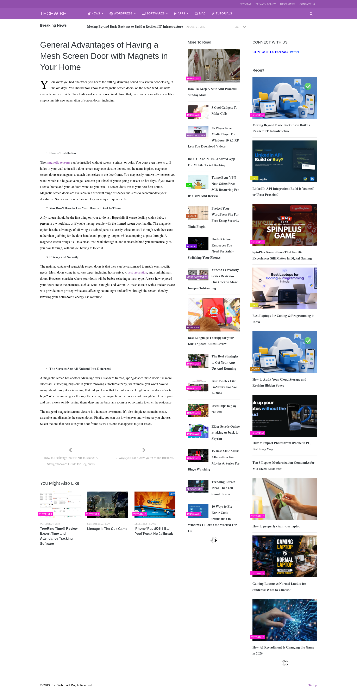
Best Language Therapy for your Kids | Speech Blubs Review (211, 340)
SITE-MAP (245, 4)
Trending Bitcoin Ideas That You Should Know (223, 487)
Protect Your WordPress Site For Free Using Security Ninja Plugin (213, 217)
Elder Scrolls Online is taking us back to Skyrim (226, 432)
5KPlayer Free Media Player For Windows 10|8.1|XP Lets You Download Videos (213, 137)
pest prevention (137, 272)
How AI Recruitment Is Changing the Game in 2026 (283, 650)
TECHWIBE (53, 13)
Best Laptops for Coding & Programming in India (283, 318)
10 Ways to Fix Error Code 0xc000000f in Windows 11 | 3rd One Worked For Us (212, 518)
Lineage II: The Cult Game (107, 529)
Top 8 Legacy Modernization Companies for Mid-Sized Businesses (283, 465)
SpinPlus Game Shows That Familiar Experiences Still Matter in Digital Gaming (282, 255)
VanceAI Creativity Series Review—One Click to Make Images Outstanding (213, 278)
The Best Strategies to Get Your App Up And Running (225, 362)
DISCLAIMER (287, 4)
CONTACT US (307, 4)
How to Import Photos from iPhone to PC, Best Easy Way (281, 445)
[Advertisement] (100, 115)
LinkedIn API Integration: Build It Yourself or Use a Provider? (283, 191)
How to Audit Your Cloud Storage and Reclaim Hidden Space (279, 382)
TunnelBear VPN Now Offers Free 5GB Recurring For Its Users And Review (213, 186)
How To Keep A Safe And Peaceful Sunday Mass (212, 91)
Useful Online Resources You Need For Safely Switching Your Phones (211, 248)
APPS (181, 13)
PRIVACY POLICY (266, 4)
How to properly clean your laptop (276, 526)
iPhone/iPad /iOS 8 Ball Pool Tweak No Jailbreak (153, 531)
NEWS (96, 13)
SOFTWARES (155, 13)
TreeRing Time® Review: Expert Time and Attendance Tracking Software (59, 536)
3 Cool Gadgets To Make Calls (224, 110)
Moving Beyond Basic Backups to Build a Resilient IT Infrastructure (135, 26)
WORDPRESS (123, 13)
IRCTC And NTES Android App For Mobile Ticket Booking (211, 161)
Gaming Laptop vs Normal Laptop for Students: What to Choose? (279, 586)
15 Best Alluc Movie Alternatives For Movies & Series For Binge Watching (214, 460)
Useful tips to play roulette (224, 408)
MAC (202, 13)
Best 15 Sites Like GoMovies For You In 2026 (225, 387)
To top (312, 685)
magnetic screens (58, 162)
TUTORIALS (224, 13)
